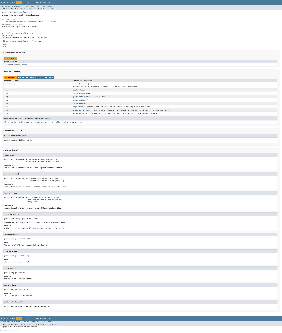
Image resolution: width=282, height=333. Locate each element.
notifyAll (55, 122)
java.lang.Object (8, 19)
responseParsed (79, 110)
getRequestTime (79, 103)
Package (12, 2)
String (11, 84)
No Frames (35, 6)
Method (29, 9)
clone (6, 122)
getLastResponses (80, 84)
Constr (22, 9)
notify (46, 122)
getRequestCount (79, 100)
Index (44, 2)
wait (71, 122)
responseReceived (80, 113)
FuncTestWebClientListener (16, 65)
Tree (29, 2)
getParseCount (79, 90)
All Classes (47, 6)
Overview (4, 2)
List (6, 84)
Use (24, 2)
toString (64, 122)
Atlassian (20, 326)
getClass (29, 122)
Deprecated (36, 2)
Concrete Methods (45, 77)
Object (12, 35)
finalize (21, 122)
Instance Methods (26, 77)
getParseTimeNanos (80, 93)
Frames (27, 6)
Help (49, 2)
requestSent (78, 107)
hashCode (38, 122)
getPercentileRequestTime (83, 97)
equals (13, 122)
